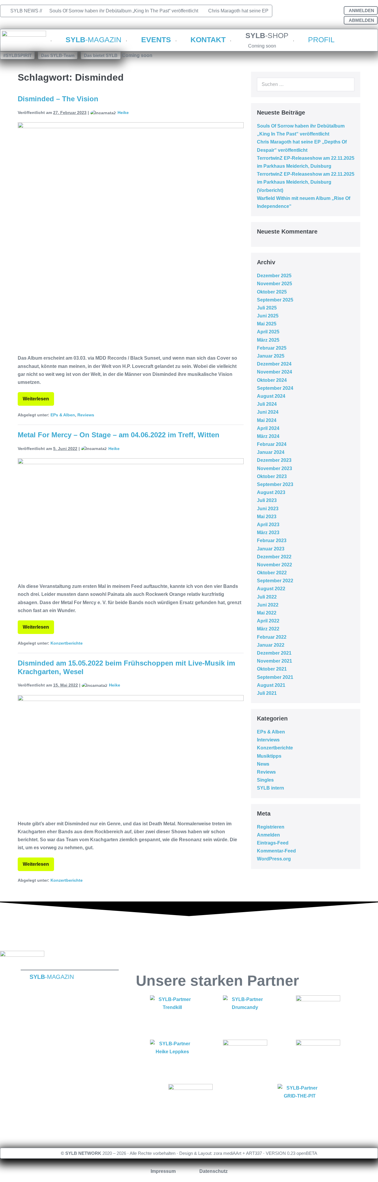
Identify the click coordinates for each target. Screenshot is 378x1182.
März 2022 (268, 628)
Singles (265, 779)
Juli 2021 (267, 693)
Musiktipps (269, 756)
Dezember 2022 (274, 556)
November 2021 (274, 660)
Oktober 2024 (272, 380)
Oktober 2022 (272, 572)
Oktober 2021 (272, 668)
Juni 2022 (267, 604)
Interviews (268, 739)
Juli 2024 (267, 404)
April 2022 (268, 620)
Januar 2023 (270, 548)
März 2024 (268, 436)
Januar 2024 (270, 452)
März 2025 (268, 340)
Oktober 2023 (272, 476)
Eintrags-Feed (273, 842)
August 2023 (271, 492)
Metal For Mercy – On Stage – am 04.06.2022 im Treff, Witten (118, 435)
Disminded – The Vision (58, 99)
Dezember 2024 (274, 363)
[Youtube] (328, 12)
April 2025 (268, 331)
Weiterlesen (38, 396)
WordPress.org (274, 858)
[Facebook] (287, 12)
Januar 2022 (270, 645)
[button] (17, 55)
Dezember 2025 (274, 275)
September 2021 (275, 677)
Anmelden (268, 834)
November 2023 (274, 468)
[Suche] (346, 84)
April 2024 (268, 428)
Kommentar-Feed (276, 850)
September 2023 (275, 484)
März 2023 (268, 532)
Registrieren (270, 826)
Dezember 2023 (274, 460)
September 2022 (275, 580)
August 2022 (271, 588)
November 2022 (274, 564)
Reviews (85, 415)
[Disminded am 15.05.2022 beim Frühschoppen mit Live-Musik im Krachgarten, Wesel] (131, 754)
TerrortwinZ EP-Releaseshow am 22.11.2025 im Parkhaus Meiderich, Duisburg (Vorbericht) (305, 182)
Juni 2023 (267, 508)
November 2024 (274, 371)
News (263, 764)
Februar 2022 (271, 637)
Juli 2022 (267, 596)
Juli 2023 (267, 500)
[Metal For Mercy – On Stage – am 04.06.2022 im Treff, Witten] (131, 517)
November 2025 (274, 283)
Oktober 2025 (272, 291)
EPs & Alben (62, 415)
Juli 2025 (267, 307)
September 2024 (275, 388)
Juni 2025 (267, 315)
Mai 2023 (266, 516)
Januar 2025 (270, 355)
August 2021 (271, 685)
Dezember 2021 (274, 653)
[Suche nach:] (305, 84)
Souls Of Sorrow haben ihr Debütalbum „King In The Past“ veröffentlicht (123, 10)
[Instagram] (308, 12)
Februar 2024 (271, 444)
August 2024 (271, 396)
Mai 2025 (266, 323)
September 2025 (275, 299)
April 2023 (268, 524)
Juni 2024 (267, 412)
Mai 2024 (266, 420)
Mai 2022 (266, 612)
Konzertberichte (66, 643)
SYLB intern (270, 787)
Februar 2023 (271, 540)
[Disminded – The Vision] (131, 235)
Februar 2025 (271, 347)
